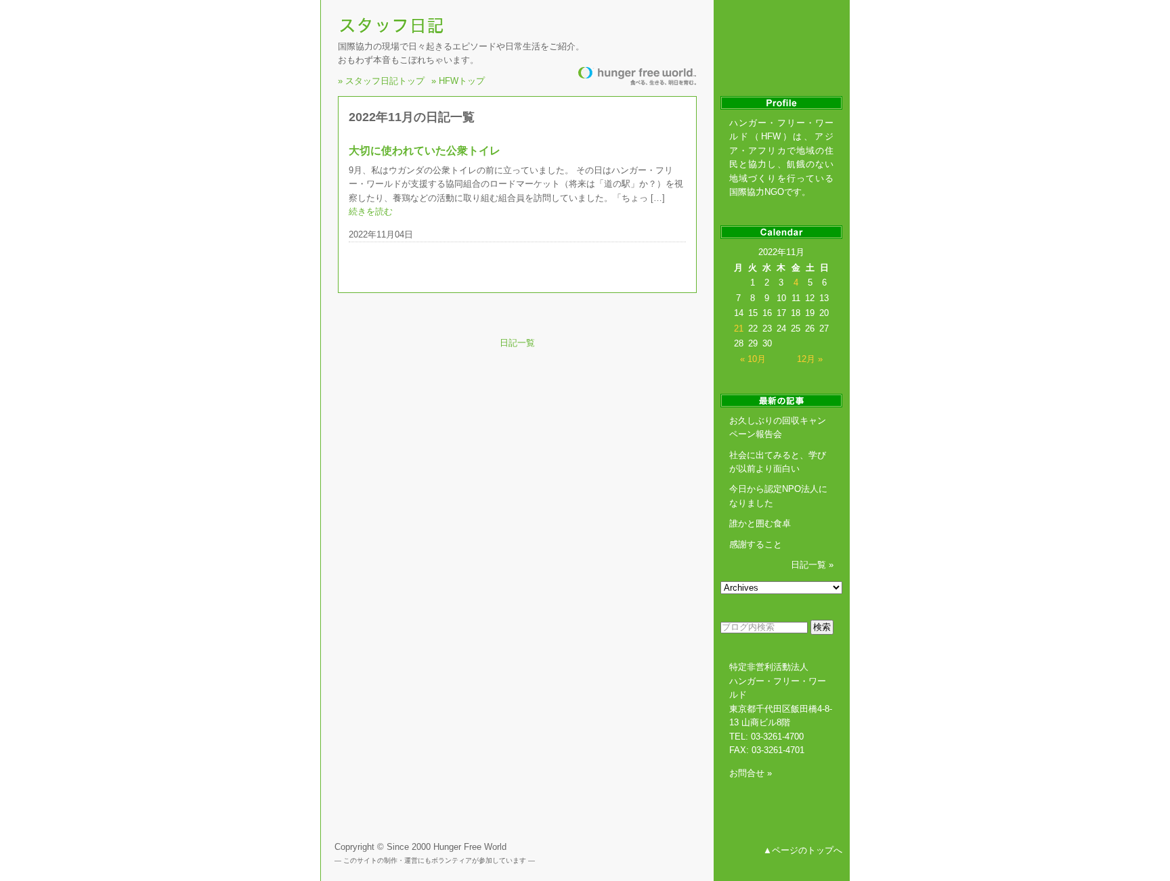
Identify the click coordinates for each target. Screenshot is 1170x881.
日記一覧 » (812, 565)
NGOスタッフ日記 (393, 25)
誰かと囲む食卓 (760, 523)
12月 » (810, 359)
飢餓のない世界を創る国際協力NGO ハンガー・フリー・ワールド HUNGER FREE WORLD (637, 76)
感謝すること (755, 544)
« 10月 (753, 359)
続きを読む (371, 211)
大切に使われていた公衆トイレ (424, 150)
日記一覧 (517, 343)
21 (738, 328)
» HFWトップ (458, 79)
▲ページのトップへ (802, 850)
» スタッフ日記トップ (381, 79)
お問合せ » (750, 773)
